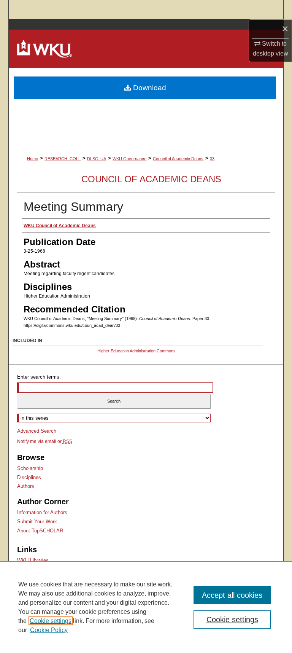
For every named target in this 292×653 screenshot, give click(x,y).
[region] (146, 607)
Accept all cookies (232, 595)
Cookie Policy (49, 630)
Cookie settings (50, 621)
